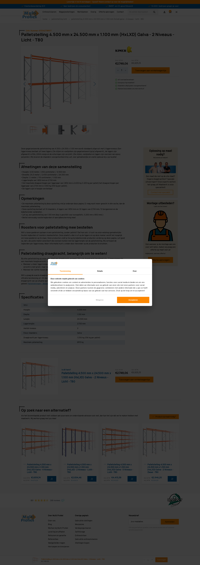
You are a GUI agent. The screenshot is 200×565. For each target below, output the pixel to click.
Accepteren (133, 300)
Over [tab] (135, 271)
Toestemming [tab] (65, 271)
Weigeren (99, 300)
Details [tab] (100, 271)
